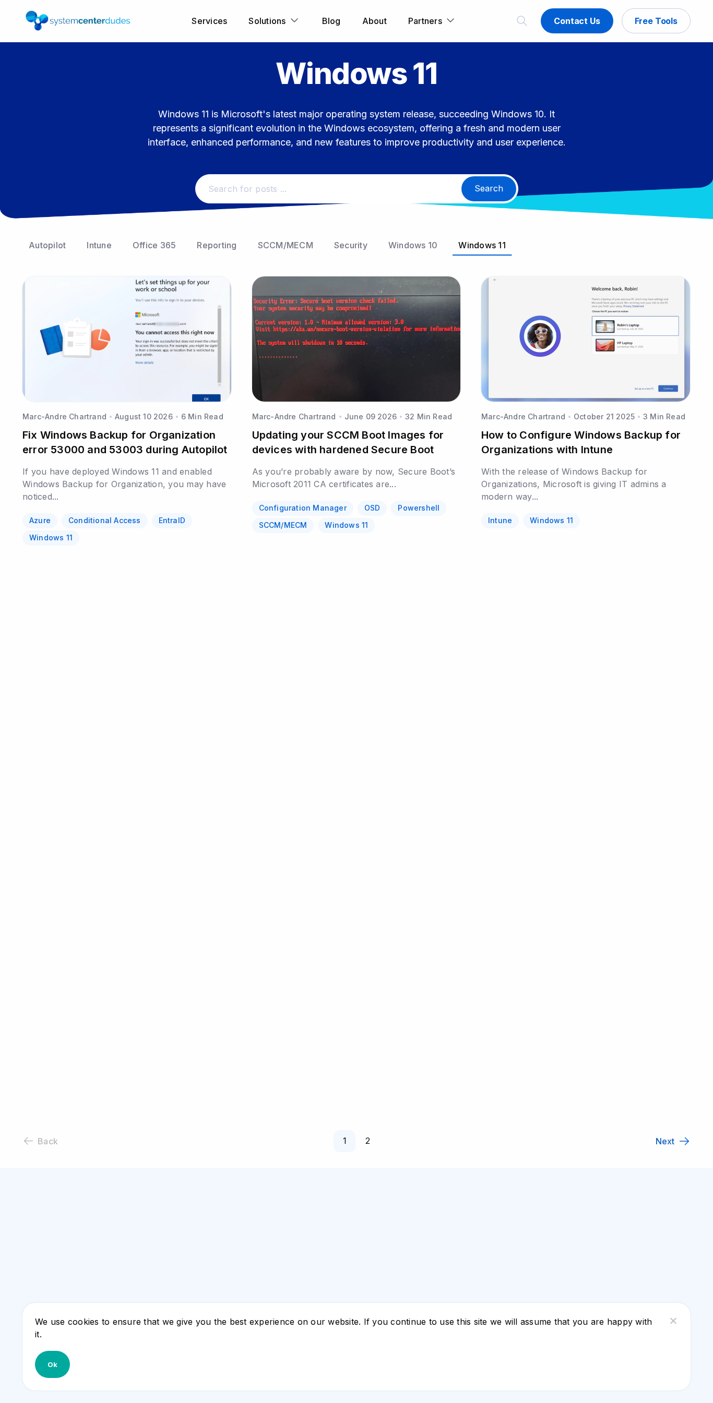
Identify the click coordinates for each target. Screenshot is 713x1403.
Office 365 (154, 245)
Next (665, 1141)
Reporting (216, 245)
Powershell (418, 507)
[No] (673, 1320)
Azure (40, 520)
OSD (372, 507)
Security (350, 245)
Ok (52, 1364)
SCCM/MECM (285, 245)
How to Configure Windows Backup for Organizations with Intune (581, 442)
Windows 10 (413, 245)
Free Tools (656, 21)
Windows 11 (482, 245)
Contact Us (577, 21)
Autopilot (47, 245)
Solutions (267, 21)
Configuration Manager (303, 507)
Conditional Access (104, 520)
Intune (99, 245)
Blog (331, 21)
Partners (425, 21)
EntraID (172, 520)
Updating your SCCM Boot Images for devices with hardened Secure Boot (348, 442)
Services (209, 21)
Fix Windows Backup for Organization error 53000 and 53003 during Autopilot (125, 442)
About (374, 21)
